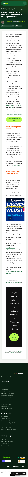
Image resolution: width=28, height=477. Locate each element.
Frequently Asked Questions (8, 397)
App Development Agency (7, 395)
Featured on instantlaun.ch (7, 377)
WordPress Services (6, 404)
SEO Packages (4, 416)
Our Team (3, 439)
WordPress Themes (6, 387)
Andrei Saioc (9, 21)
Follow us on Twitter (6, 427)
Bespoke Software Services (7, 402)
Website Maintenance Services (8, 429)
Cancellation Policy (6, 446)
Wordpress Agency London (7, 425)
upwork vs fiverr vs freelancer (13, 282)
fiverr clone (18, 105)
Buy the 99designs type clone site (14, 119)
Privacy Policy (5, 443)
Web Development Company (8, 393)
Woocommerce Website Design (9, 420)
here (11, 107)
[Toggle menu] (24, 3)
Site (5, 3)
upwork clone (9, 105)
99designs (12, 352)
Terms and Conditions (7, 441)
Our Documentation (6, 418)
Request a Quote (5, 389)
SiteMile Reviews (5, 406)
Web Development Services (8, 400)
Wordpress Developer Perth (8, 423)
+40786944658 (9, 432)
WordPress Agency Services (14, 337)
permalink (7, 353)
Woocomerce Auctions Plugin (8, 384)
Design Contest (19, 351)
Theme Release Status (6, 408)
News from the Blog (6, 391)
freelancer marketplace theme (14, 114)
